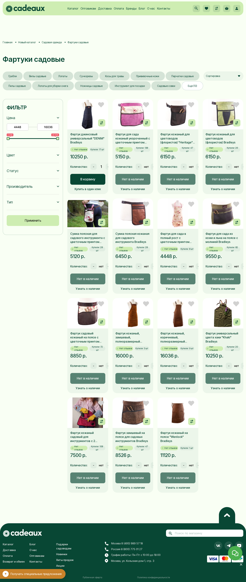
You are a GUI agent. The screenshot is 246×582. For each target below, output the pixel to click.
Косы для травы (114, 76)
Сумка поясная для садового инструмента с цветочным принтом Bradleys (87, 238)
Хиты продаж (65, 560)
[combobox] (223, 76)
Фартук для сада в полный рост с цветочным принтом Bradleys (174, 238)
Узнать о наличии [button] (133, 189)
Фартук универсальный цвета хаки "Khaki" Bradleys (222, 337)
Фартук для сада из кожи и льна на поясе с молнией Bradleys (222, 238)
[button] (196, 8)
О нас (151, 8)
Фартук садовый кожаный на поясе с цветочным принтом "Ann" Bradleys (84, 337)
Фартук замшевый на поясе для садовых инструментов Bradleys (131, 437)
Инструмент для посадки (130, 85)
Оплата (119, 8)
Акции (60, 565)
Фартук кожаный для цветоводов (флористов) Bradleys (220, 138)
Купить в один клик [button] (88, 189)
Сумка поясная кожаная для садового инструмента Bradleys (132, 238)
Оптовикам (88, 8)
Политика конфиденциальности (153, 577)
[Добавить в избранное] (101, 105)
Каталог (73, 8)
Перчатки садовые (182, 76)
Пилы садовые (17, 85)
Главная (7, 42)
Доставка (105, 8)
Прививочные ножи (147, 76)
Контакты (163, 8)
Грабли (12, 76)
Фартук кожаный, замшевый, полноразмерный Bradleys (127, 337)
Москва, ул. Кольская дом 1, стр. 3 (132, 561)
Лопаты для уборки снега (53, 85)
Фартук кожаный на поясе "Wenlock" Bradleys (174, 437)
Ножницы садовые (91, 85)
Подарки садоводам (63, 546)
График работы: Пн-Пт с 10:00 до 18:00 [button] (136, 555)
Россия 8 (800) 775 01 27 (126, 549)
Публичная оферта (92, 577)
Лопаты (62, 76)
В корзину (87, 179)
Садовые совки (166, 85)
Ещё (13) (192, 85)
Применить (33, 220)
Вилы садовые (37, 76)
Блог (142, 8)
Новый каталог (27, 42)
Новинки (61, 554)
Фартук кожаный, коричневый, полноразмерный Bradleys (172, 337)
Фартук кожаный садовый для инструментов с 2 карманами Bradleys (84, 437)
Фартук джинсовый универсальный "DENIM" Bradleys (87, 138)
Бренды (131, 8)
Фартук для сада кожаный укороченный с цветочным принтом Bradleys (132, 138)
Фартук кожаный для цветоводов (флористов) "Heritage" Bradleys (176, 138)
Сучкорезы (86, 76)
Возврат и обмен (14, 561)
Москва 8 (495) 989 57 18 (127, 543)
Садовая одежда (52, 42)
